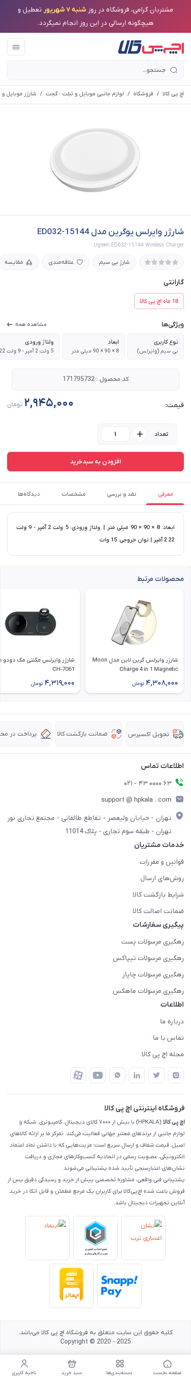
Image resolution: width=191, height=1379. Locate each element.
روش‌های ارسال (162, 878)
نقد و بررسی (121, 494)
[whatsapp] (117, 1075)
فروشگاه (143, 94)
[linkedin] (137, 1075)
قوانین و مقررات (161, 862)
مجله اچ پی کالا (163, 1054)
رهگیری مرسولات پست (152, 941)
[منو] (16, 47)
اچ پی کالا (173, 94)
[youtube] (98, 1075)
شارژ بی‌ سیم (114, 262)
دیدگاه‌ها (29, 494)
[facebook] (78, 1075)
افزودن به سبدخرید (95, 462)
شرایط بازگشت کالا (158, 894)
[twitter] (156, 1075)
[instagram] (176, 1075)
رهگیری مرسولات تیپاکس (148, 958)
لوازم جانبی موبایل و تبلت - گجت (85, 94)
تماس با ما (168, 1038)
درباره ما (172, 1021)
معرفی (165, 494)
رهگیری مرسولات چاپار (153, 974)
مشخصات (74, 494)
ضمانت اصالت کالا (158, 911)
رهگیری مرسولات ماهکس (148, 991)
